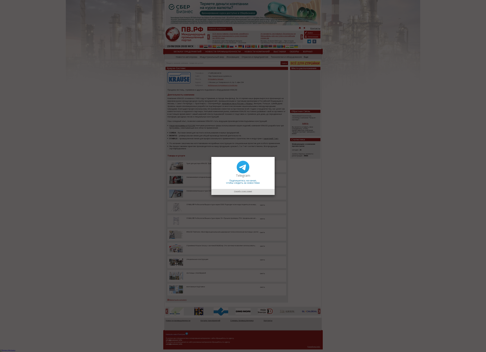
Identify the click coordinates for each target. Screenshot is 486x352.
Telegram (243, 175)
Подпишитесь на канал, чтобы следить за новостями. (243, 181)
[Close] (274, 157)
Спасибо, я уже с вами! (243, 191)
